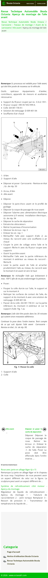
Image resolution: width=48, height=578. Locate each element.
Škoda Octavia (13, 3)
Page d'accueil (13, 552)
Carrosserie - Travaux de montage (17, 25)
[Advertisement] (24, 56)
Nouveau (30, 3)
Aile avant (17, 27)
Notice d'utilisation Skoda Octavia (23, 556)
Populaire (41, 3)
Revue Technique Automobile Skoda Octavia (23, 22)
